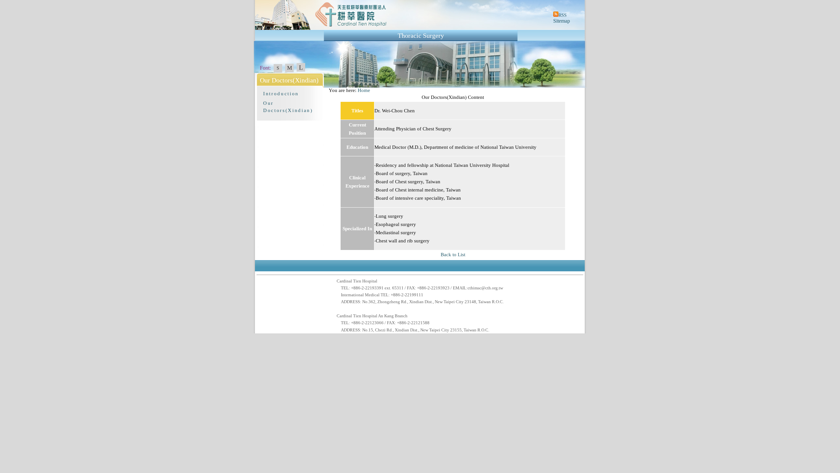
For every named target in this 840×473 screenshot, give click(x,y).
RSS (562, 15)
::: (326, 90)
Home (364, 90)
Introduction (281, 93)
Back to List (453, 254)
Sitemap (561, 21)
